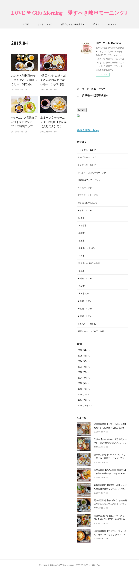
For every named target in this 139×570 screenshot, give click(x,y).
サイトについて (45, 24)
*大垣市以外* (84, 293)
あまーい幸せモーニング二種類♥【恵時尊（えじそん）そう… (53, 121)
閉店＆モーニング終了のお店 (91, 331)
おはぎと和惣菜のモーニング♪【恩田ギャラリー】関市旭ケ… (24, 79)
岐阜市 (96, 24)
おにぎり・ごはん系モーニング (92, 172)
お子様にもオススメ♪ (87, 202)
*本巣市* (81, 240)
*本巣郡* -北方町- (86, 248)
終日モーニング (85, 187)
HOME (26, 24)
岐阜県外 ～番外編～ (88, 323)
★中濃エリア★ (85, 301)
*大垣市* (81, 285)
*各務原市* (82, 225)
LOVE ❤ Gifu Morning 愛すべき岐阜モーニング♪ (69, 12)
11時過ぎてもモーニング (89, 179)
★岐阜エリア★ (85, 210)
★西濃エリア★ (85, 278)
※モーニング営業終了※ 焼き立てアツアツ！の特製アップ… (24, 121)
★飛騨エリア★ (85, 316)
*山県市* (81, 270)
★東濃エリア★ (85, 308)
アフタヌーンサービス (88, 195)
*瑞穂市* (81, 232)
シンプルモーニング (87, 164)
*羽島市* (81, 255)
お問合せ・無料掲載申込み (72, 24)
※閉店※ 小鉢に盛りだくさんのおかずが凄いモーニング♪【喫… (53, 79)
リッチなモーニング (87, 149)
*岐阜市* (81, 217)
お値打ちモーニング (87, 157)
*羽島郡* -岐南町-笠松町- (89, 263)
